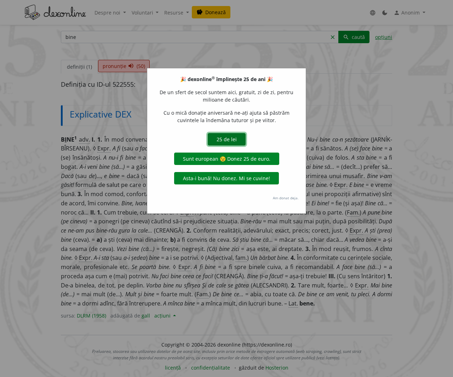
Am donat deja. (286, 197)
